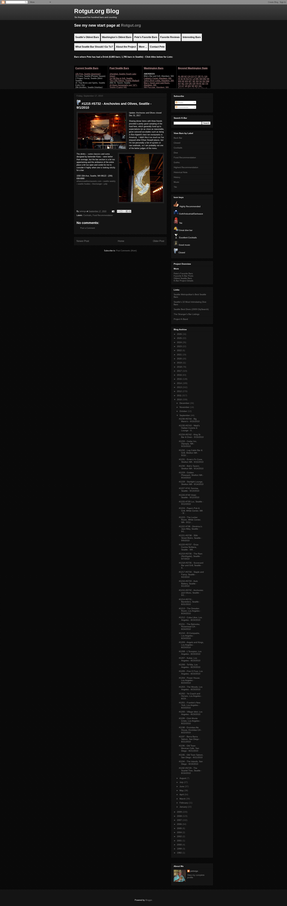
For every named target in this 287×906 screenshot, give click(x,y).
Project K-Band (181, 319)
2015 (179, 379)
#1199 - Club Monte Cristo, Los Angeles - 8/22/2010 (190, 721)
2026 (179, 334)
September (185, 415)
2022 (179, 350)
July (182, 782)
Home (121, 241)
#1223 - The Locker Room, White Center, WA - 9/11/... (190, 520)
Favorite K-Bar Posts (183, 276)
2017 (179, 371)
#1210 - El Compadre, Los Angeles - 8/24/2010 (189, 635)
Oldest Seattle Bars (183, 278)
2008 (179, 816)
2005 (179, 828)
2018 (179, 367)
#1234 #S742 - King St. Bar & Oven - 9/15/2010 (191, 435)
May (182, 790)
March (183, 798)
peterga (194, 871)
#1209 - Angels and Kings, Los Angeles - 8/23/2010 (191, 645)
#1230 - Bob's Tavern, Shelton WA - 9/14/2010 (191, 467)
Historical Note (180, 172)
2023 (179, 346)
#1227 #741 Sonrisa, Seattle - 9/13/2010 (189, 489)
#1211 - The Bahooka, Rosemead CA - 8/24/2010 (189, 626)
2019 (179, 362)
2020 (179, 358)
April (182, 794)
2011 (179, 395)
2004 (179, 832)
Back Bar (178, 138)
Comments (182, 107)
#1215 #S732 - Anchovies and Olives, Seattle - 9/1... (191, 592)
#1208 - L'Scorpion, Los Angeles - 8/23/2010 (190, 652)
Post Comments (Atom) (126, 251)
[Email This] (118, 211)
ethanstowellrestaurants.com (89, 181)
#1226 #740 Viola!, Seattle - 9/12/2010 (189, 496)
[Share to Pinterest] (129, 211)
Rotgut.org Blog (96, 11)
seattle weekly (109, 181)
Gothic (177, 162)
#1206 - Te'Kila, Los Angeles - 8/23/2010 (189, 665)
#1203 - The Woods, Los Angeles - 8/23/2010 (190, 688)
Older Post (158, 241)
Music (176, 182)
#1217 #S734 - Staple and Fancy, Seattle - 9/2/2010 (191, 574)
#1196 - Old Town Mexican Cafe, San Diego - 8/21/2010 (189, 748)
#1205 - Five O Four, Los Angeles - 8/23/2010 (191, 672)
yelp (105, 184)
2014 (179, 383)
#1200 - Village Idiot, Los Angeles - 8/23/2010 (190, 713)
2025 (179, 338)
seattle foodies (84, 184)
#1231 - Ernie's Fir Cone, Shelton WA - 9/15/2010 (191, 460)
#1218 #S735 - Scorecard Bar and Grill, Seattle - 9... (191, 565)
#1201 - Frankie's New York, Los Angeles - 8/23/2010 (189, 705)
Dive (176, 152)
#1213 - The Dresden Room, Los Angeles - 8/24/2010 (190, 611)
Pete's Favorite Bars (183, 273)
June (182, 786)
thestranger (97, 184)
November (185, 407)
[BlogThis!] (121, 211)
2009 (179, 812)
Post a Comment (87, 228)
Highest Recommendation (186, 167)
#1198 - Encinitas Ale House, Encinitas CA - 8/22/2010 (190, 730)
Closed (177, 143)
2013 (179, 387)
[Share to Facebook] (126, 211)
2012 (179, 391)
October (184, 411)
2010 (179, 399)
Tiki (175, 187)
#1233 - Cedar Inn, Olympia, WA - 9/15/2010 (188, 444)
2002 (179, 836)
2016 (179, 375)
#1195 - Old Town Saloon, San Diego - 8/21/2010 (191, 756)
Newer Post (83, 241)
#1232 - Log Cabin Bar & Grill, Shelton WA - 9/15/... (190, 453)
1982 (179, 853)
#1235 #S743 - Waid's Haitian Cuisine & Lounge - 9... (189, 428)
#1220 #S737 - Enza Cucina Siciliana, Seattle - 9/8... (188, 547)
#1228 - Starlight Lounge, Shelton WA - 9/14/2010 (191, 482)
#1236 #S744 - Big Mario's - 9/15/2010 (189, 420)
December (185, 403)
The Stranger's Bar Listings (186, 314)
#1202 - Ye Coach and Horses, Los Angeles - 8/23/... (190, 696)
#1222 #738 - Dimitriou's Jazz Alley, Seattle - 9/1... (190, 529)
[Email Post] (113, 211)
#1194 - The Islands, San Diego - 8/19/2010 (191, 762)
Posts (180, 102)
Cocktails (87, 215)
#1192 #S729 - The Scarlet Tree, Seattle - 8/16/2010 (190, 770)
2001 (179, 840)
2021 (179, 354)
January (184, 807)
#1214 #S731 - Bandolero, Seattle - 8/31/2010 (189, 602)
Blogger (148, 900)
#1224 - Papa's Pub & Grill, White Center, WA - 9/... (191, 510)
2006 (179, 824)
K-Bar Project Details (183, 280)
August (183, 778)
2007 (179, 820)
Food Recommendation (103, 215)
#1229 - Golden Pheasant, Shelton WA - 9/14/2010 (191, 475)
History (177, 177)
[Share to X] (124, 211)
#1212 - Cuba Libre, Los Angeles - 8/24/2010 (190, 618)
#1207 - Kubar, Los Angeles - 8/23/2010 (189, 659)
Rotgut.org (131, 25)
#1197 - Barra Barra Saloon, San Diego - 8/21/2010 (189, 739)
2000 (179, 844)
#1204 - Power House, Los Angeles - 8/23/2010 (189, 680)
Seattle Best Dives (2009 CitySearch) (191, 309)
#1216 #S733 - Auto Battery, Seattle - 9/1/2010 (188, 583)
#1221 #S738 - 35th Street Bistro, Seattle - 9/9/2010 (190, 538)
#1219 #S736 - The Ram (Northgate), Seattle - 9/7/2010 (190, 556)
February (184, 803)
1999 (179, 848)
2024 (179, 342)
